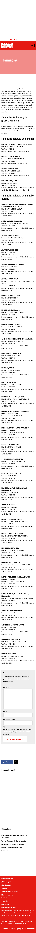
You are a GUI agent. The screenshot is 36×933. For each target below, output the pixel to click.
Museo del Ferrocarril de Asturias (12, 844)
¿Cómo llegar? (6, 882)
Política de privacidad (8, 907)
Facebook (9, 762)
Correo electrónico (9, 719)
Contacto (4, 901)
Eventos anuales (7, 878)
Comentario (7, 687)
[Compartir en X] (16, 762)
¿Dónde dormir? (6, 885)
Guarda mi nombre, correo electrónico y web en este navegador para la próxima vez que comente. (17, 732)
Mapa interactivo (7, 895)
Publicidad (5, 904)
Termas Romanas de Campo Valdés (13, 841)
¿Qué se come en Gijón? (9, 892)
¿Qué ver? (4, 888)
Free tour (13, 40)
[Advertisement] (18, 19)
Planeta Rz (31, 929)
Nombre (6, 711)
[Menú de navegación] (32, 45)
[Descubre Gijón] (7, 45)
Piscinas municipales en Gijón (11, 847)
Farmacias (5, 851)
